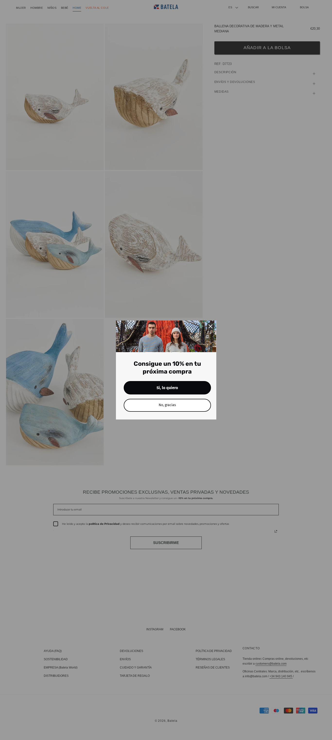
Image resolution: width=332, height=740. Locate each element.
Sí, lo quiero (167, 387)
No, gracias (167, 405)
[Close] (210, 326)
